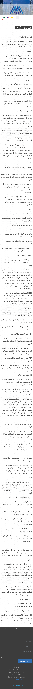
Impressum (13, 685)
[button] (17, 17)
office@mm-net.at (19, 679)
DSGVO (18, 685)
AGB (22, 685)
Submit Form (25, 661)
